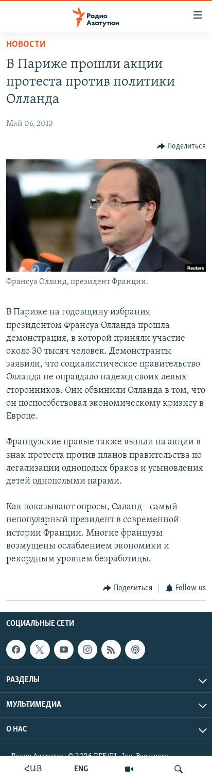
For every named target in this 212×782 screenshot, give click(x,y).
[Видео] (129, 769)
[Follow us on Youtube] (64, 649)
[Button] (181, 146)
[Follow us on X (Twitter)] (39, 649)
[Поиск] (178, 769)
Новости (26, 44)
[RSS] (111, 649)
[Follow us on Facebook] (16, 649)
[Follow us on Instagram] (87, 649)
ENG (81, 769)
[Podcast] (135, 649)
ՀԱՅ (33, 769)
